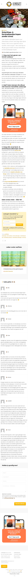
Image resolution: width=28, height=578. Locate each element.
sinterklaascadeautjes (17, 237)
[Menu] (1, 4)
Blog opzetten (17, 555)
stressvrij (24, 237)
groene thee (18, 150)
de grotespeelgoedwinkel (11, 181)
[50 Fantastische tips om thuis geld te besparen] (14, 258)
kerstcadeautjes (16, 235)
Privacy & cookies (13, 573)
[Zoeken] (26, 4)
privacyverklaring (9, 498)
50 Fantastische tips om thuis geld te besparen (13, 269)
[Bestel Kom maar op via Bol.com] (14, 542)
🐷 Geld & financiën (8, 271)
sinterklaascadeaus (8, 237)
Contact (4, 566)
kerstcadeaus (10, 235)
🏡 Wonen (4, 30)
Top (14, 575)
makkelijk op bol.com (9, 168)
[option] (14, 262)
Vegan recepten (17, 557)
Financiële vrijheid (17, 554)
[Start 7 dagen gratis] (14, 118)
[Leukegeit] (14, 4)
